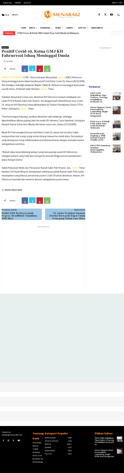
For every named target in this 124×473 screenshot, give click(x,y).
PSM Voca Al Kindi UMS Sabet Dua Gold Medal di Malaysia (99, 124)
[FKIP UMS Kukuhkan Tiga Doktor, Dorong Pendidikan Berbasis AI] (117, 96)
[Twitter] (105, 15)
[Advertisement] (43, 257)
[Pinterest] (39, 69)
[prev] (114, 33)
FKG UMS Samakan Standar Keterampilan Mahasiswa (100, 148)
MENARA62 (17, 77)
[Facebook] (99, 15)
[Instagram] (8, 440)
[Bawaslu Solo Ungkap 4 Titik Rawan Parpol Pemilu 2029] (117, 136)
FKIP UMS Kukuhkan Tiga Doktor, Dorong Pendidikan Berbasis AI (98, 97)
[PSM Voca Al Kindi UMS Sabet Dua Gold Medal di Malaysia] (117, 124)
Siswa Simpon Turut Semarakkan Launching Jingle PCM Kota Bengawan (100, 111)
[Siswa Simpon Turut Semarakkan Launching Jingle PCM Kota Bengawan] (117, 110)
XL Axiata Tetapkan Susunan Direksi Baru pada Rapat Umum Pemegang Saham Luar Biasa (67, 216)
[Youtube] (111, 15)
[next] (119, 33)
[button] (118, 15)
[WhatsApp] (47, 69)
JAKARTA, (7, 77)
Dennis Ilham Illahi (13, 189)
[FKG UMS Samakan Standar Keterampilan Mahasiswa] (117, 148)
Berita (5, 47)
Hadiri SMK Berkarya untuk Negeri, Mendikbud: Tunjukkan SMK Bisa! (19, 216)
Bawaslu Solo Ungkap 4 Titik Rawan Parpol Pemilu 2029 (47, 33)
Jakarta (61, 77)
